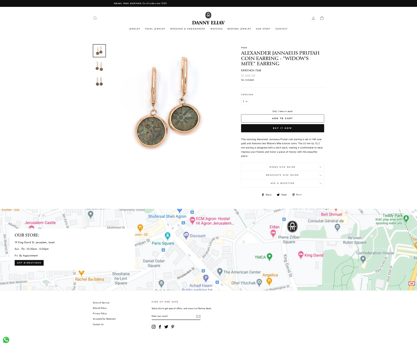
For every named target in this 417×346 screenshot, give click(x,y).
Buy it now (282, 128)
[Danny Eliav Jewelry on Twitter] (166, 327)
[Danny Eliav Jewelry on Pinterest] (173, 327)
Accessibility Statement (104, 318)
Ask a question (283, 183)
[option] (208, 3)
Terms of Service (101, 302)
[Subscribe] (198, 316)
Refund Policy (100, 308)
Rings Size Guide (283, 167)
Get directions (29, 262)
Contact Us (98, 324)
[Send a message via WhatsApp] (6, 339)
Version (247, 94)
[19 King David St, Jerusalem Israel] (208, 249)
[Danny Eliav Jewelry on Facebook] (160, 327)
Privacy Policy (100, 313)
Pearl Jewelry (155, 28)
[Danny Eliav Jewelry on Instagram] (154, 327)
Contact (281, 28)
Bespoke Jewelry (239, 28)
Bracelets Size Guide (282, 175)
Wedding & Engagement (188, 28)
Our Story (263, 28)
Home (244, 47)
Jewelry (134, 28)
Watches (216, 28)
